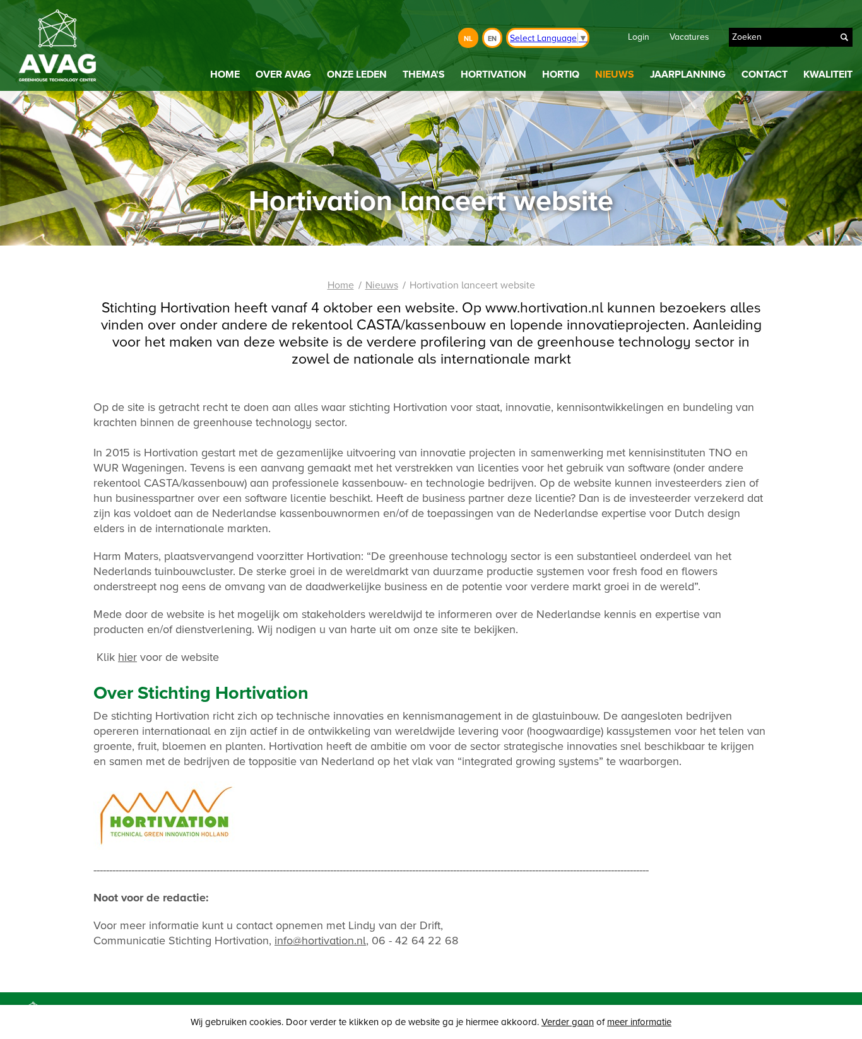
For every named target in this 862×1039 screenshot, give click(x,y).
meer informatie (639, 1022)
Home (225, 74)
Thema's (424, 74)
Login (638, 37)
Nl (468, 39)
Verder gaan (567, 1022)
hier (127, 657)
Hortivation (493, 74)
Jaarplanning (688, 74)
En (492, 39)
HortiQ (560, 74)
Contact (764, 74)
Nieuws (614, 74)
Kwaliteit (828, 74)
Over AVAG (283, 74)
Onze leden (357, 74)
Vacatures (689, 37)
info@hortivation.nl (320, 940)
